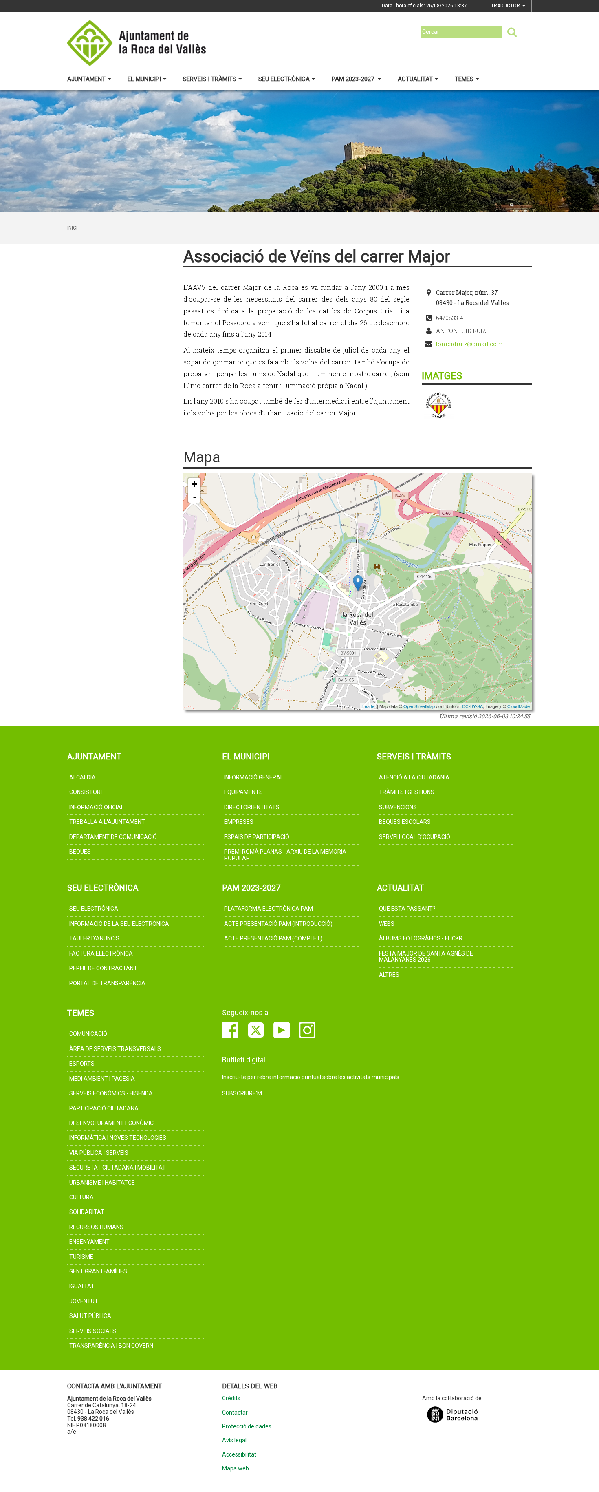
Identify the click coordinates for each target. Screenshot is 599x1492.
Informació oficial (96, 807)
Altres (389, 974)
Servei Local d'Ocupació (414, 837)
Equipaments (243, 792)
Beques (80, 851)
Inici (72, 228)
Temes (464, 79)
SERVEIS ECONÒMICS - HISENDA (111, 1093)
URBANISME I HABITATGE (102, 1182)
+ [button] (194, 484)
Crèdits (231, 1398)
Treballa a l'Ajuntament (107, 822)
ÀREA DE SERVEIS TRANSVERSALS (115, 1049)
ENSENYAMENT (89, 1241)
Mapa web (235, 1469)
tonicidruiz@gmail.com (469, 344)
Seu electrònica (284, 79)
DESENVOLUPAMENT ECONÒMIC (111, 1123)
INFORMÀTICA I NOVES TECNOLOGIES (117, 1137)
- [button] (195, 496)
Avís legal (234, 1440)
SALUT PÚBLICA (90, 1316)
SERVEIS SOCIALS (92, 1331)
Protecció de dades (246, 1427)
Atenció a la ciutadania (414, 777)
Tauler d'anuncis (94, 938)
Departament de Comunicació (113, 837)
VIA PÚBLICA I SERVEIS (98, 1153)
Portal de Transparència (107, 983)
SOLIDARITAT (86, 1212)
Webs (386, 923)
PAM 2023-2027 (354, 79)
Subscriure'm (242, 1093)
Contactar (235, 1413)
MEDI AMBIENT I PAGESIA (102, 1078)
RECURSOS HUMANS (96, 1227)
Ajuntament (86, 79)
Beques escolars (405, 822)
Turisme (81, 1257)
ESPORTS (82, 1063)
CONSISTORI (85, 792)
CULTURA (81, 1197)
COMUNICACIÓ (88, 1034)
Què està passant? (407, 908)
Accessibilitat (239, 1455)
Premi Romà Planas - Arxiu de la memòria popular (285, 854)
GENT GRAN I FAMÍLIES (98, 1271)
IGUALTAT (82, 1286)
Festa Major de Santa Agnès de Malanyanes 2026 (426, 956)
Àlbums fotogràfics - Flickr (420, 938)
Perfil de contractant (103, 968)
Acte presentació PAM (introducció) (278, 923)
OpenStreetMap (419, 706)
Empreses (238, 822)
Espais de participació (256, 837)
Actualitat (415, 79)
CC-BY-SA (472, 706)
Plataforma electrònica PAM (268, 908)
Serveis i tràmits (209, 79)
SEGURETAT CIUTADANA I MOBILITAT (117, 1167)
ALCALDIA (82, 777)
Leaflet (369, 706)
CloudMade (518, 706)
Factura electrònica (101, 953)
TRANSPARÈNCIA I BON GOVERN (111, 1345)
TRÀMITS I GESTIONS (406, 792)
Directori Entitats (252, 807)
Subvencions (398, 807)
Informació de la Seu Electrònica (119, 923)
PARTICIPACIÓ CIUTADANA (104, 1108)
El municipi (144, 79)
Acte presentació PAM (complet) (273, 938)
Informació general (253, 777)
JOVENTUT (83, 1301)
